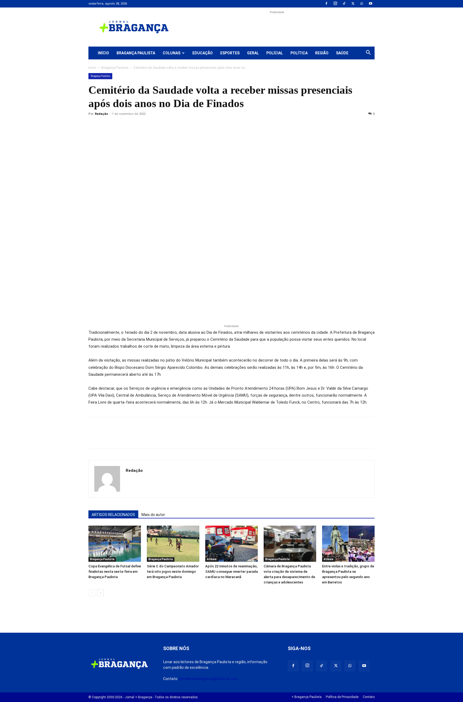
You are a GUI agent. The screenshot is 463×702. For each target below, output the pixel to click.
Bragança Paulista (136, 53)
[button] (368, 53)
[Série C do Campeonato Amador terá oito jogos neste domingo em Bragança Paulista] (173, 544)
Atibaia (211, 559)
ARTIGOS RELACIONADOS (113, 515)
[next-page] (100, 593)
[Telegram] (167, 126)
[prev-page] (91, 593)
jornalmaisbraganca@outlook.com (208, 679)
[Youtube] (371, 3)
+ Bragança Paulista (307, 697)
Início (103, 53)
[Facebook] (326, 3)
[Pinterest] (130, 126)
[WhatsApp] (362, 3)
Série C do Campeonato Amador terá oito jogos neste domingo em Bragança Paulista (173, 571)
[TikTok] (344, 3)
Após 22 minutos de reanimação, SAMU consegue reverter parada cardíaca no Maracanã (231, 571)
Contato (369, 697)
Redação (101, 114)
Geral (253, 53)
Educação (202, 53)
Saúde (342, 53)
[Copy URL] (93, 126)
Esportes (230, 53)
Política (299, 53)
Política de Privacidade (342, 697)
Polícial (274, 53)
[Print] (155, 126)
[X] (353, 3)
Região (321, 53)
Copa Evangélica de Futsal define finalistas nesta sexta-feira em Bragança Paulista (114, 571)
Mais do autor (153, 515)
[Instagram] (335, 3)
